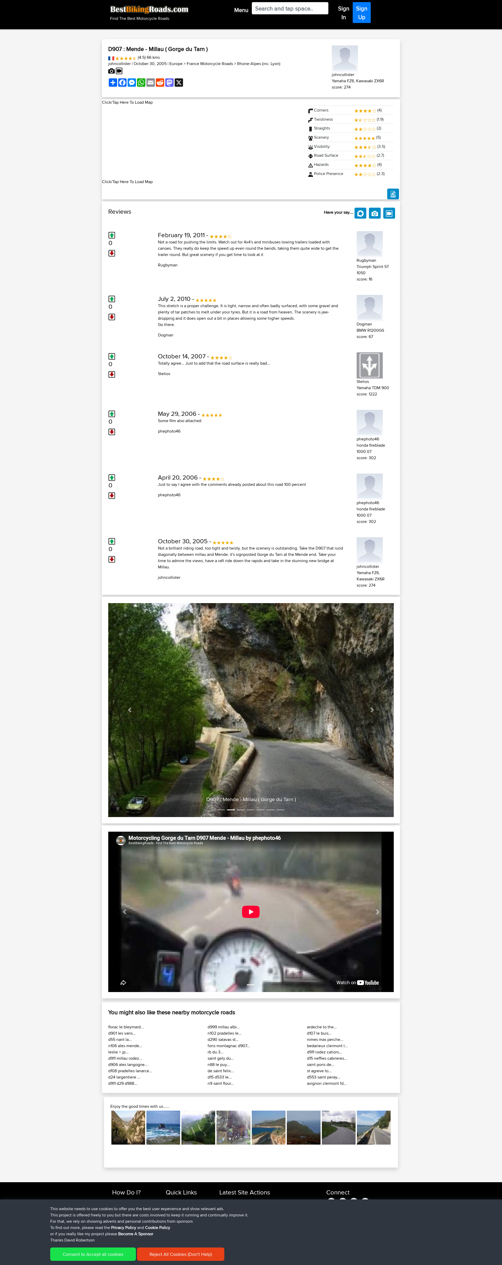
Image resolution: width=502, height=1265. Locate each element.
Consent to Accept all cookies (93, 1254)
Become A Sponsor (135, 1234)
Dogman (165, 335)
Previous (103, 1127)
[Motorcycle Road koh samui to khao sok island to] (233, 1127)
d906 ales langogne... (128, 1065)
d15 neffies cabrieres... (327, 1058)
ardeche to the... (322, 1027)
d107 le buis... (319, 1033)
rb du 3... (216, 1052)
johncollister (119, 64)
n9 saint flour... (221, 1083)
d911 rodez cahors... (324, 1052)
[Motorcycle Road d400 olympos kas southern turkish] (269, 1127)
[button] (129, 710)
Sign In (343, 12)
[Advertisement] (201, 142)
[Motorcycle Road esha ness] (304, 1127)
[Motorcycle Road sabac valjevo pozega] (339, 1127)
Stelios (164, 374)
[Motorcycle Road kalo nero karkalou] (128, 1127)
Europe (175, 64)
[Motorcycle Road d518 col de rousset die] (198, 1127)
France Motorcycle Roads (210, 64)
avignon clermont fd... (327, 1083)
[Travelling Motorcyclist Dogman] (370, 307)
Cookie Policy (157, 1228)
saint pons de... (320, 1065)
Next (398, 1127)
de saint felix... (221, 1071)
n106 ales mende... (125, 1046)
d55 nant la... (120, 1039)
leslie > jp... (118, 1052)
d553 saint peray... (323, 1077)
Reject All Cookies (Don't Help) (181, 1254)
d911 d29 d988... (122, 1083)
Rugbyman (168, 265)
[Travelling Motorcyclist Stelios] (370, 365)
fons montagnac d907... (229, 1046)
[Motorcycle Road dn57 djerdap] (374, 1127)
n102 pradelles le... (225, 1033)
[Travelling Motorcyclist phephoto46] (370, 422)
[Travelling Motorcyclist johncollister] (345, 58)
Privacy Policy (123, 1228)
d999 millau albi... (224, 1027)
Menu (241, 10)
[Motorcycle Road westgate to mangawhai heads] (163, 1127)
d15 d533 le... (220, 1077)
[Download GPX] (393, 194)
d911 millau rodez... (125, 1058)
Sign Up (361, 12)
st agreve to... (319, 1071)
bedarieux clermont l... (327, 1046)
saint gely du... (221, 1058)
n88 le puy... (219, 1065)
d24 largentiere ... (124, 1077)
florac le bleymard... (126, 1027)
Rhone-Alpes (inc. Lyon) (258, 64)
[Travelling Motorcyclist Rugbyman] (370, 243)
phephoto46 (169, 431)
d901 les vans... (122, 1033)
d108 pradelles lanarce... (130, 1071)
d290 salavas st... (223, 1039)
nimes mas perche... (325, 1039)
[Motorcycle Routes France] (111, 57)
